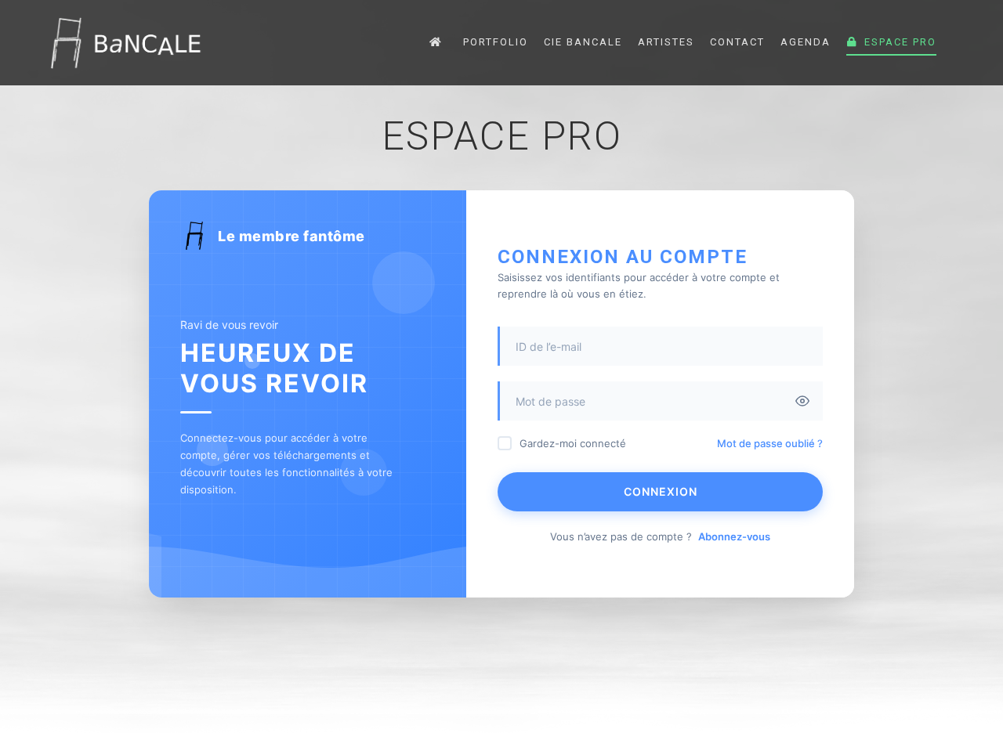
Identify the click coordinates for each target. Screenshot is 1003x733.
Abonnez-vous (734, 536)
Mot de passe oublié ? (770, 443)
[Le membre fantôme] (125, 42)
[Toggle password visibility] (802, 401)
